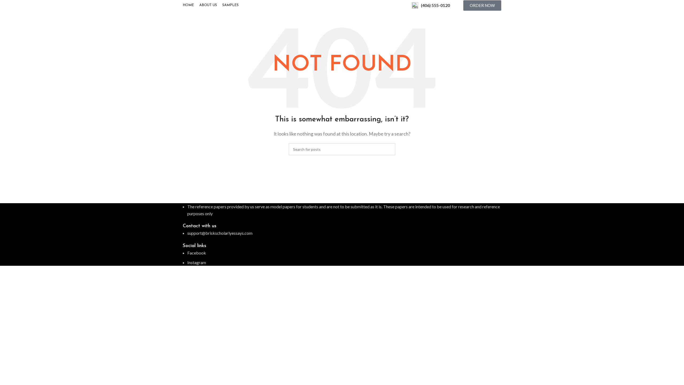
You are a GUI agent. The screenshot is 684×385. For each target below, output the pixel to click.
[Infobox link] (431, 5)
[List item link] (342, 233)
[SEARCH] (389, 149)
